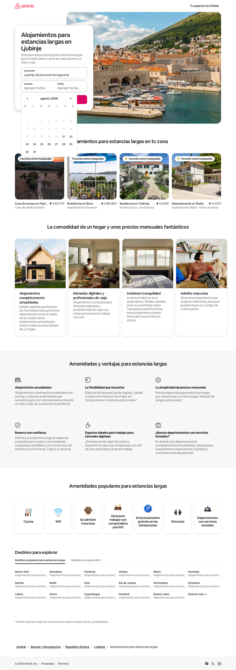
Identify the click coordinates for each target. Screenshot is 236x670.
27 (56, 144)
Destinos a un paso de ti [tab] (86, 560)
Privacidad (47, 663)
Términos (63, 663)
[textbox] (37, 88)
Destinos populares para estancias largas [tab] (40, 560)
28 (63, 144)
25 (41, 144)
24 (34, 144)
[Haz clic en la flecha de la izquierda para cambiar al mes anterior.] (27, 99)
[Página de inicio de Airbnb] (24, 6)
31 (34, 152)
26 (49, 144)
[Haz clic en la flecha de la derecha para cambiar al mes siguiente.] (70, 99)
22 (70, 136)
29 (70, 144)
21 (63, 136)
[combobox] (54, 75)
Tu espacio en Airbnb (204, 6)
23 (27, 144)
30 (27, 152)
